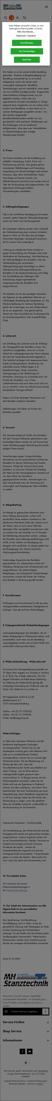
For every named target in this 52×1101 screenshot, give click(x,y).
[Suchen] (5, 17)
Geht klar (26, 59)
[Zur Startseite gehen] (12, 7)
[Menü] (46, 7)
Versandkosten (43, 1071)
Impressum (31, 35)
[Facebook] (22, 1051)
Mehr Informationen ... (26, 31)
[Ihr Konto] (17, 17)
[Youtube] (29, 1051)
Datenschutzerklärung (17, 890)
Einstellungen (27, 42)
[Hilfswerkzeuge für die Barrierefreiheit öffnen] (12, 18)
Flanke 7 (40, 1084)
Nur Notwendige (27, 51)
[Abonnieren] (45, 1011)
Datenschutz (21, 35)
